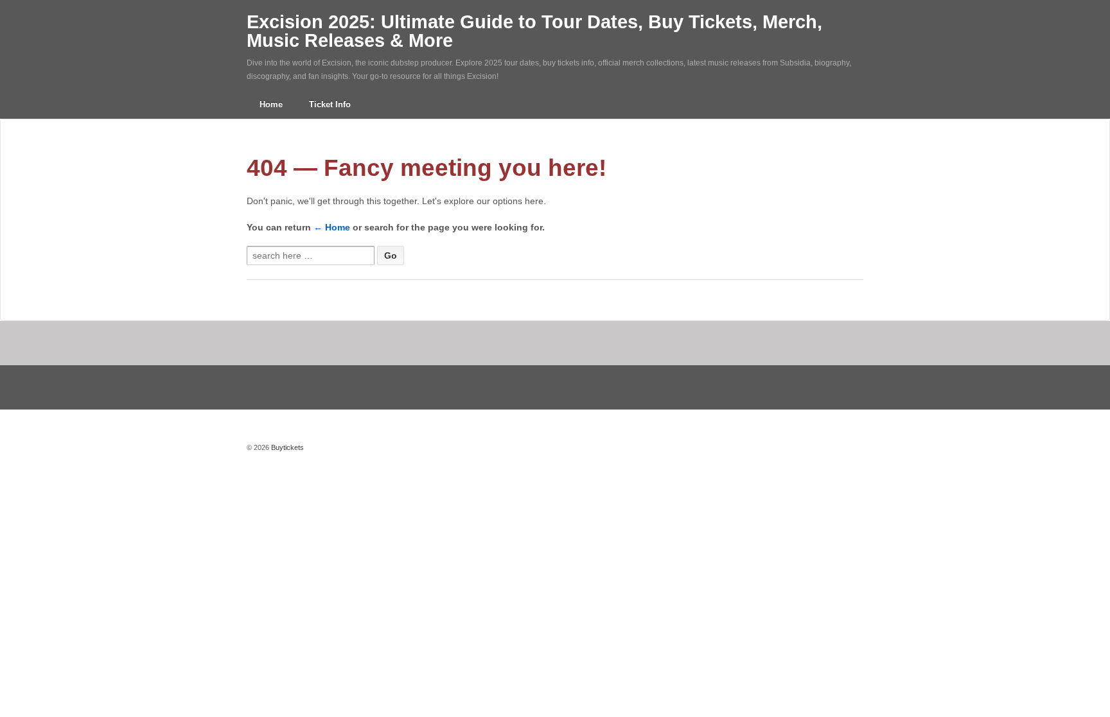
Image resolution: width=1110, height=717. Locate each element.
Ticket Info (330, 104)
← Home (331, 227)
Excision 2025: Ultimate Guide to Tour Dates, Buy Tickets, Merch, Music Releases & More (534, 31)
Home (271, 104)
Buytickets (286, 447)
